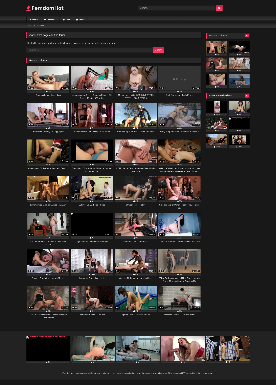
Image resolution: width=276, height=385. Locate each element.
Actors (82, 20)
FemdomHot (47, 8)
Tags (68, 20)
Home (35, 20)
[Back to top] (267, 376)
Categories (51, 20)
